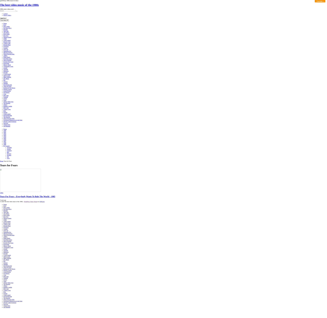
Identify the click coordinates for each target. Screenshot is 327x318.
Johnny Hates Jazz (8, 101)
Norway (9, 153)
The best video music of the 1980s (19, 4)
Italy (8, 152)
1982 (4, 133)
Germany (9, 150)
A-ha (4, 94)
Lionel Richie (7, 91)
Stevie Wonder (7, 60)
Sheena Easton (7, 37)
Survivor (5, 123)
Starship (5, 83)
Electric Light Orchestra (9, 121)
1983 (4, 135)
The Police (6, 32)
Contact (5, 13)
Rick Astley (6, 34)
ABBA (5, 55)
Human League (7, 89)
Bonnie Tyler (6, 42)
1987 (4, 141)
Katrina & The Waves (9, 88)
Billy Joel (6, 108)
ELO (4, 25)
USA (8, 158)
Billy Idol (6, 95)
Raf (4, 80)
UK (8, 156)
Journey (5, 81)
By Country (6, 146)
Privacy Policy (7, 15)
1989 (4, 144)
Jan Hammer (6, 126)
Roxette (5, 72)
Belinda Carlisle (7, 106)
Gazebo (5, 48)
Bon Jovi (5, 35)
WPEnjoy (42, 201)
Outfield (5, 97)
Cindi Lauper (7, 40)
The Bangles (6, 103)
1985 (4, 138)
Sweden (9, 155)
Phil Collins (6, 26)
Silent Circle (6, 75)
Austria (9, 149)
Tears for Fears (7, 86)
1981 (4, 132)
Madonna (6, 71)
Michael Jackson (7, 52)
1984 (4, 137)
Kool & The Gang (8, 62)
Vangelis (5, 69)
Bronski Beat (6, 45)
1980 (4, 130)
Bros (4, 111)
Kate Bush (6, 63)
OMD (5, 39)
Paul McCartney (7, 58)
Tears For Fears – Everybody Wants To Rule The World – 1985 (27, 196)
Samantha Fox (7, 51)
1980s (1, 193)
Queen (5, 98)
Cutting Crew (7, 109)
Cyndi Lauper (7, 74)
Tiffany (5, 104)
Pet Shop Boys (7, 28)
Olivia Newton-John (8, 54)
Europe (5, 112)
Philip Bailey (6, 57)
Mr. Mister (6, 78)
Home (5, 23)
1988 (4, 143)
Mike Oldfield (7, 77)
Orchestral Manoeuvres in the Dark (12, 120)
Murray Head (7, 65)
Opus (4, 100)
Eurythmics (6, 92)
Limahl (5, 68)
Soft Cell (5, 49)
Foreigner (6, 46)
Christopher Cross (8, 66)
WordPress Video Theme (30, 201)
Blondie (5, 29)
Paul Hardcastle (7, 85)
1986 (4, 140)
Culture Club (6, 43)
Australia (9, 147)
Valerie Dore (6, 124)
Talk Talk (6, 31)
